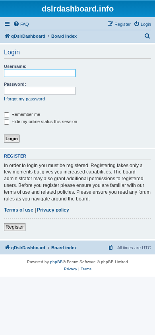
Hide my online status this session (43, 121)
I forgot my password (24, 98)
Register (15, 227)
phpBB (56, 262)
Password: (15, 84)
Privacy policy (53, 210)
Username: (15, 66)
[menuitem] (21, 24)
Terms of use (18, 210)
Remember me (25, 114)
